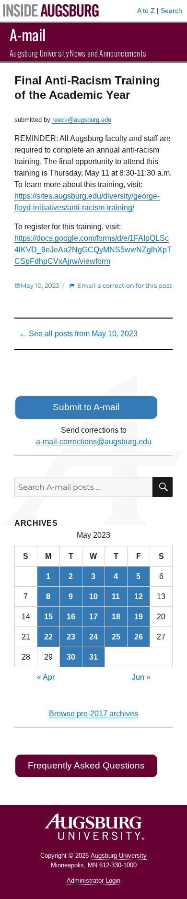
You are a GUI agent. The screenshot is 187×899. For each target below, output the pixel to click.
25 (116, 637)
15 (48, 617)
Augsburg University (119, 855)
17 (93, 617)
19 (138, 617)
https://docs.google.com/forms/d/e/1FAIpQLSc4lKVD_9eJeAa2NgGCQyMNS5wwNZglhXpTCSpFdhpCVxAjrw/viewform (93, 249)
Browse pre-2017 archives (93, 714)
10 (93, 596)
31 (93, 657)
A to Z (146, 10)
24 (93, 637)
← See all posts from (78, 334)
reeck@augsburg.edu (81, 119)
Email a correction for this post (124, 285)
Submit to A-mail (86, 407)
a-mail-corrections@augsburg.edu (94, 442)
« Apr (46, 677)
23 (71, 637)
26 (138, 637)
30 (71, 657)
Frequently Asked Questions (86, 765)
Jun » (141, 677)
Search (171, 10)
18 (116, 617)
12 (138, 596)
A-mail (28, 34)
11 (116, 596)
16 (71, 617)
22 (48, 637)
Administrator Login (93, 880)
